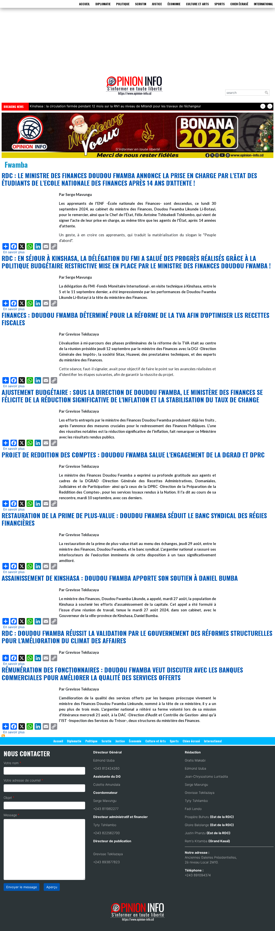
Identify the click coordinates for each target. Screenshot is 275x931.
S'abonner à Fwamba (3, 736)
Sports (219, 4)
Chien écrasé (239, 4)
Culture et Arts (197, 4)
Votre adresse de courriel (22, 780)
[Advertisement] (137, 41)
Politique (122, 4)
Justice (157, 4)
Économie (173, 4)
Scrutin (140, 4)
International (263, 4)
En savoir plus (14, 252)
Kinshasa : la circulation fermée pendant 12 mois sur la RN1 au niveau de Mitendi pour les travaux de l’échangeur (115, 106)
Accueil (84, 4)
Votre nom (11, 763)
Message (10, 815)
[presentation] (262, 106)
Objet (8, 798)
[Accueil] (136, 88)
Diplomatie (103, 4)
